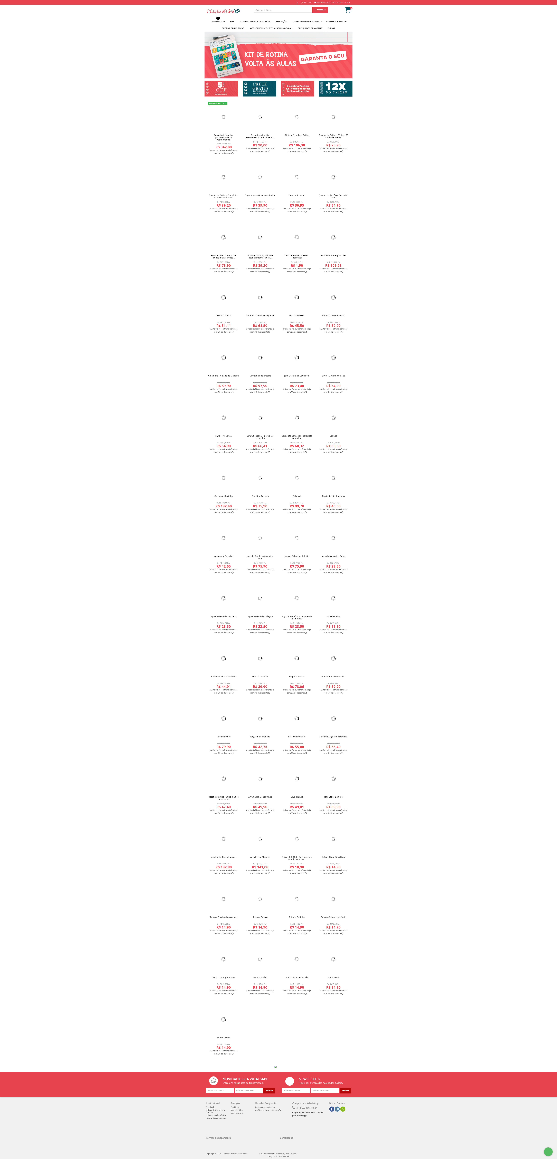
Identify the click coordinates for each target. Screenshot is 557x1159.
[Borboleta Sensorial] (296, 417)
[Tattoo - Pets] (333, 959)
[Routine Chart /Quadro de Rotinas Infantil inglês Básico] (223, 237)
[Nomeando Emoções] (223, 538)
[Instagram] (337, 1109)
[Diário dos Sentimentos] (333, 478)
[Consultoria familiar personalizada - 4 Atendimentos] (223, 117)
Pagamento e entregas (265, 1107)
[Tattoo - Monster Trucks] (296, 959)
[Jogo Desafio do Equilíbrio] (296, 357)
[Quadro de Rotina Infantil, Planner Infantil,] (223, 11)
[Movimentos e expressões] (333, 237)
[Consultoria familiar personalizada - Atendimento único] (260, 117)
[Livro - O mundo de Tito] (333, 357)
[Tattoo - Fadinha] (296, 899)
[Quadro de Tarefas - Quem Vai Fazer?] (333, 177)
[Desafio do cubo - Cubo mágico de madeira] (223, 778)
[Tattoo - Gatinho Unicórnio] (333, 899)
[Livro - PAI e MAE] (223, 417)
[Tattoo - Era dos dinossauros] (223, 899)
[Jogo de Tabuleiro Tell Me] (296, 538)
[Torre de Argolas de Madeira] (333, 718)
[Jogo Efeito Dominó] (333, 778)
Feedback (210, 1107)
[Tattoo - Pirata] (223, 1019)
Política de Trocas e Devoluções (268, 1110)
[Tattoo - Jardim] (260, 959)
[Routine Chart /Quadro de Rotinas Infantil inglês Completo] (260, 237)
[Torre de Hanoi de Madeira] (333, 658)
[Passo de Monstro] (296, 718)
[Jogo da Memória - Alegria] (260, 598)
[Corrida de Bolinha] (223, 478)
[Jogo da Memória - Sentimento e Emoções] (296, 598)
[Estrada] (333, 417)
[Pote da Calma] (333, 598)
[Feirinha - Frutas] (223, 297)
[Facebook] (332, 1109)
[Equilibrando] (296, 778)
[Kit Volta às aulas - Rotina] (296, 117)
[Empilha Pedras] (296, 658)
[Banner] (221, 89)
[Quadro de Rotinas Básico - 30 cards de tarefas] (333, 117)
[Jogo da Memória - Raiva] (333, 538)
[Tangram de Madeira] (260, 718)
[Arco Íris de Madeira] (260, 839)
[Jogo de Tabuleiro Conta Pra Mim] (260, 538)
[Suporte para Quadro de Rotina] (260, 177)
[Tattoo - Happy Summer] (223, 959)
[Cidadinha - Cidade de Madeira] (223, 357)
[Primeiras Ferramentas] (333, 297)
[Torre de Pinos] (223, 718)
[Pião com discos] (296, 297)
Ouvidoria (235, 1107)
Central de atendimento (216, 1118)
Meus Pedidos (237, 1110)
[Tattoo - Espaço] (260, 899)
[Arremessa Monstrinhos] (260, 778)
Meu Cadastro (237, 1113)
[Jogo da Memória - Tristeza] (223, 598)
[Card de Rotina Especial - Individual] (296, 237)
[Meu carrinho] (349, 11)
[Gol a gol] (296, 478)
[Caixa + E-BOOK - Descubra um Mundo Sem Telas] (296, 839)
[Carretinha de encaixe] (260, 357)
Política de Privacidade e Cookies (216, 1111)
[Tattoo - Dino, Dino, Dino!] (333, 839)
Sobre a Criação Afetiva (216, 1115)
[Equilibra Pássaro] (260, 478)
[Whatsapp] (343, 1109)
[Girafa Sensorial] (260, 417)
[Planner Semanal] (296, 177)
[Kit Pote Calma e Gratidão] (223, 658)
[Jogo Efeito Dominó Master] (223, 839)
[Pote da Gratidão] (260, 658)
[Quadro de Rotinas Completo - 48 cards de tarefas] (223, 177)
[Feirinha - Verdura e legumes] (260, 297)
